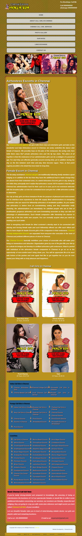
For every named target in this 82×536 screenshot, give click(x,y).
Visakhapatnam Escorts (22, 449)
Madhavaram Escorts (40, 470)
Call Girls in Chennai (21, 439)
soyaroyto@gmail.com (59, 518)
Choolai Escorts (19, 458)
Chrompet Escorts (58, 461)
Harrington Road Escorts (60, 446)
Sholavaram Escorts (58, 470)
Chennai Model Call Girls (22, 393)
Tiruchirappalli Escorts (22, 446)
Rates (45, 534)
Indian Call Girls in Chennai (23, 407)
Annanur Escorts (57, 449)
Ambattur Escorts (20, 467)
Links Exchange (41, 44)
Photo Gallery (41, 32)
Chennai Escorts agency (19, 145)
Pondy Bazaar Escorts (21, 480)
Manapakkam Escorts (59, 452)
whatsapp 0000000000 (68, 8)
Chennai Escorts (57, 412)
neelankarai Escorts (39, 464)
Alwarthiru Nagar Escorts (41, 449)
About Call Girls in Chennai (41, 21)
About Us (26, 534)
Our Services (36, 534)
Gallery (52, 534)
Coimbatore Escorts (58, 442)
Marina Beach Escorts (40, 439)
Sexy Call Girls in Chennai (23, 412)
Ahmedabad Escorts (40, 422)
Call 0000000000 (66, 5)
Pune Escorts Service (59, 418)
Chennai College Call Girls (41, 387)
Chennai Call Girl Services (41, 27)
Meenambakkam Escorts (22, 483)
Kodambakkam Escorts (40, 455)
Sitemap (37, 527)
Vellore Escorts (19, 442)
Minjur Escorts (19, 464)
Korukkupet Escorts (39, 458)
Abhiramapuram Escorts (60, 464)
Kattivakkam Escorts (40, 461)
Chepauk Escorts (57, 467)
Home (41, 15)
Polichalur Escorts (20, 461)
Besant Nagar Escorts (21, 452)
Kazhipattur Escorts (39, 452)
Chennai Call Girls (19, 507)
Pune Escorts (37, 418)
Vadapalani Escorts (39, 483)
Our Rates (41, 38)
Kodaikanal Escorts (39, 446)
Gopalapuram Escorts (21, 470)
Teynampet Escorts (39, 476)
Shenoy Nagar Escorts (59, 455)
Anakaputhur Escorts (21, 455)
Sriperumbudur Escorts (59, 473)
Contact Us (41, 50)
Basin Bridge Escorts (40, 467)
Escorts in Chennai (20, 422)
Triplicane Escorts (39, 480)
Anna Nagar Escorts (58, 439)
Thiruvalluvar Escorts (40, 442)
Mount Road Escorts (59, 476)
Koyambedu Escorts (40, 473)
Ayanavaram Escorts (59, 458)
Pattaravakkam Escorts (59, 480)
